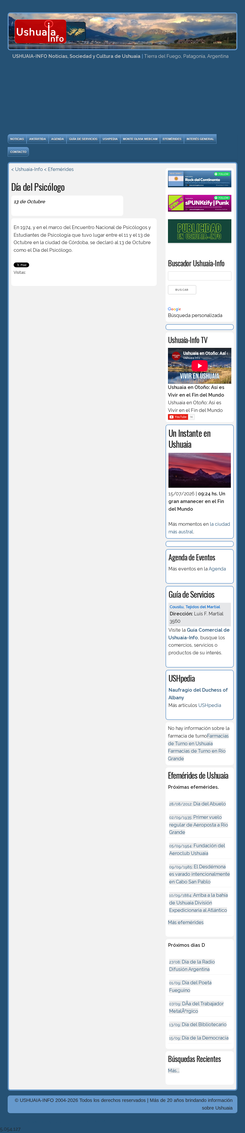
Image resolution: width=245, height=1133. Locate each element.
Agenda (57, 139)
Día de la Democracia (198, 1038)
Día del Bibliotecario (198, 1024)
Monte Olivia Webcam (140, 139)
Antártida (37, 139)
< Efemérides (59, 169)
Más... (173, 1070)
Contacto (18, 152)
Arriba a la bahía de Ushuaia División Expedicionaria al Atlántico (198, 902)
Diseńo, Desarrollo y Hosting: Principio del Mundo (62, 1121)
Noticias (17, 139)
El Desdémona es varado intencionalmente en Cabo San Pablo (199, 874)
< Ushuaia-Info (27, 169)
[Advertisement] (122, 98)
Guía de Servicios (83, 139)
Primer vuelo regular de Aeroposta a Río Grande (198, 824)
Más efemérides (186, 922)
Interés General (200, 139)
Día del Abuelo (197, 804)
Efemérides (172, 139)
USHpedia (110, 139)
